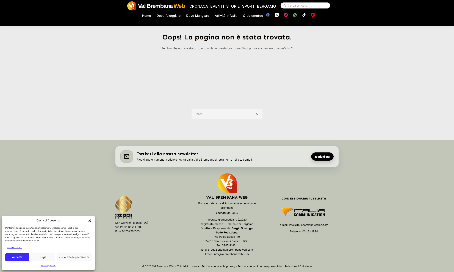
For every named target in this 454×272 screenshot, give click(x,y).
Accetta (17, 257)
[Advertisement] (227, 77)
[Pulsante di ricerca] (257, 114)
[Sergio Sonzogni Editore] (123, 208)
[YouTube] (313, 15)
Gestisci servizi (14, 247)
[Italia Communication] (303, 212)
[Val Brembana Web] (227, 183)
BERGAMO (266, 6)
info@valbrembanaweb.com (231, 254)
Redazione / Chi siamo (298, 266)
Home (146, 16)
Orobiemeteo (253, 16)
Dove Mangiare (197, 16)
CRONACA (198, 6)
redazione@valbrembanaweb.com (231, 249)
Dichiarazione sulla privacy (218, 266)
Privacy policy (48, 265)
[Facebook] (268, 15)
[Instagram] (286, 15)
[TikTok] (304, 15)
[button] (90, 220)
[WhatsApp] (295, 15)
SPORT (248, 6)
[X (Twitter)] (277, 15)
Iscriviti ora (322, 156)
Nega (43, 257)
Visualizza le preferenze (74, 257)
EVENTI (217, 6)
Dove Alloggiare (169, 16)
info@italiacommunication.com (308, 225)
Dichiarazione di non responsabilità (260, 266)
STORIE (233, 6)
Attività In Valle (226, 16)
